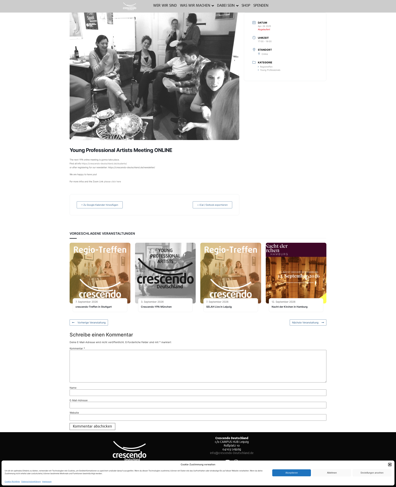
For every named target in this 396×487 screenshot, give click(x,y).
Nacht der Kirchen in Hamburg (290, 306)
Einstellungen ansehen (372, 473)
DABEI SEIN (226, 6)
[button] (389, 464)
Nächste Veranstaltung (305, 322)
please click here (112, 181)
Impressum (47, 481)
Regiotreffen (266, 66)
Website (74, 412)
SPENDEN (260, 6)
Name (73, 387)
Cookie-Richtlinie (12, 481)
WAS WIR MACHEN (195, 6)
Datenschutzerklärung (31, 481)
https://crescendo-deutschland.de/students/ (104, 163)
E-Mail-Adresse (79, 400)
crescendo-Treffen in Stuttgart (93, 306)
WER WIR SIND (165, 6)
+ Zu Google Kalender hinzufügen (99, 204)
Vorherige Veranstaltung (91, 322)
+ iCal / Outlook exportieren (212, 204)
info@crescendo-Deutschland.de (232, 453)
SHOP (246, 6)
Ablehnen (332, 473)
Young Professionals (270, 70)
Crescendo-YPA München (156, 306)
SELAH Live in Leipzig (219, 306)
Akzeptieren (291, 473)
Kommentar (77, 348)
